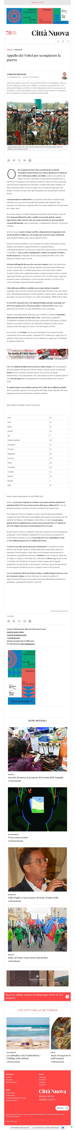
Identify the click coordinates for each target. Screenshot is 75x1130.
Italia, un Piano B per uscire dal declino (28, 958)
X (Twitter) (42, 1080)
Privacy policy (10, 1093)
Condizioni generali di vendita (16, 1098)
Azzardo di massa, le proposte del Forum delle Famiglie (36, 777)
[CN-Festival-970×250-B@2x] (37, 16)
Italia (10, 50)
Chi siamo (9, 1080)
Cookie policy (10, 1095)
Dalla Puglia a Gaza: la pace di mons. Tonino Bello (33, 898)
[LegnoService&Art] (37, 978)
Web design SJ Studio (58, 1114)
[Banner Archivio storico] (37, 354)
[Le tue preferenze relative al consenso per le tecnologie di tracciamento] (72, 1127)
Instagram (42, 1082)
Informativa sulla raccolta (20, 1128)
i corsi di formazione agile (16, 635)
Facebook (42, 1077)
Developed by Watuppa (12, 1116)
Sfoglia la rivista (37, 2)
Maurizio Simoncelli (17, 74)
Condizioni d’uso (11, 1100)
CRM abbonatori (11, 1082)
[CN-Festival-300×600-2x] (21, 677)
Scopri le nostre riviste (15, 632)
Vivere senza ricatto (18, 837)
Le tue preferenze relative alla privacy (45, 1128)
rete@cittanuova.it (28, 644)
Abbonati (60, 1108)
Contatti (8, 1077)
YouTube (42, 1085)
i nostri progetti (14, 638)
